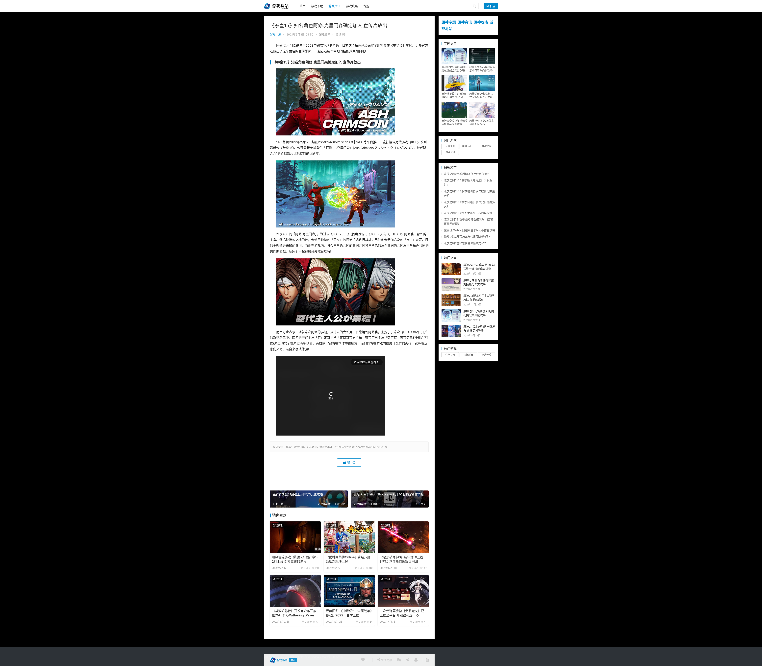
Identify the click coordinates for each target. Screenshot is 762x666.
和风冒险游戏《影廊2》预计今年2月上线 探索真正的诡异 (295, 559)
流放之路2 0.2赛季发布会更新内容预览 (468, 213)
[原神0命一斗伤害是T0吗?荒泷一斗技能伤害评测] (451, 265)
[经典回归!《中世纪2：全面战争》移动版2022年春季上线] (349, 591)
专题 (366, 6)
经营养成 (486, 354)
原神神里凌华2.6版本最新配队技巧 (481, 122)
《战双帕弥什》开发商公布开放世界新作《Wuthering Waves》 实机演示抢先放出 (295, 613)
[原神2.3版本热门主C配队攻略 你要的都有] (451, 295)
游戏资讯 (334, 6)
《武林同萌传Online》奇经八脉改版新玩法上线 (348, 559)
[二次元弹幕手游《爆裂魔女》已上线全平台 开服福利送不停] (403, 591)
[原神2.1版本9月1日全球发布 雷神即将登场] (451, 326)
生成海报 (386, 660)
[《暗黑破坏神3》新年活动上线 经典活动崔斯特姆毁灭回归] (403, 537)
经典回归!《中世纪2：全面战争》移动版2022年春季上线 (349, 613)
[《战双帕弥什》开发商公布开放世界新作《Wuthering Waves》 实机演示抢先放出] (295, 591)
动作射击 (468, 354)
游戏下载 (317, 6)
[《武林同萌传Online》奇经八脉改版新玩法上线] (349, 537)
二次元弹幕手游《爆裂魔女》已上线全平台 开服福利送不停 (402, 613)
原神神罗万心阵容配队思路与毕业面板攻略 (482, 68)
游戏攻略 (352, 6)
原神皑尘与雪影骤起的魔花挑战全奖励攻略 (454, 68)
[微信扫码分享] (399, 660)
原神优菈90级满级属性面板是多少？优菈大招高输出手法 (482, 95)
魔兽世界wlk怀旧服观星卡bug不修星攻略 (469, 230)
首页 (302, 6)
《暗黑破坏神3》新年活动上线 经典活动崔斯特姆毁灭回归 (401, 559)
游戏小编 (275, 34)
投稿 (492, 6)
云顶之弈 (450, 146)
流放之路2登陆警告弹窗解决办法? (465, 243)
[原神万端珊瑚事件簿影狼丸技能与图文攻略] (451, 280)
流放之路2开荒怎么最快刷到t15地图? (467, 236)
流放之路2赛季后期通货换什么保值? (466, 174)
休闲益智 (450, 354)
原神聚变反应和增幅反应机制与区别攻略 (454, 122)
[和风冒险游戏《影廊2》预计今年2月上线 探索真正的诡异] (295, 537)
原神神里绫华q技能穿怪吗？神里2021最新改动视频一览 (454, 95)
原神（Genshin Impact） (469, 146)
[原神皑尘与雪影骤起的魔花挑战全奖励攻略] (451, 311)
